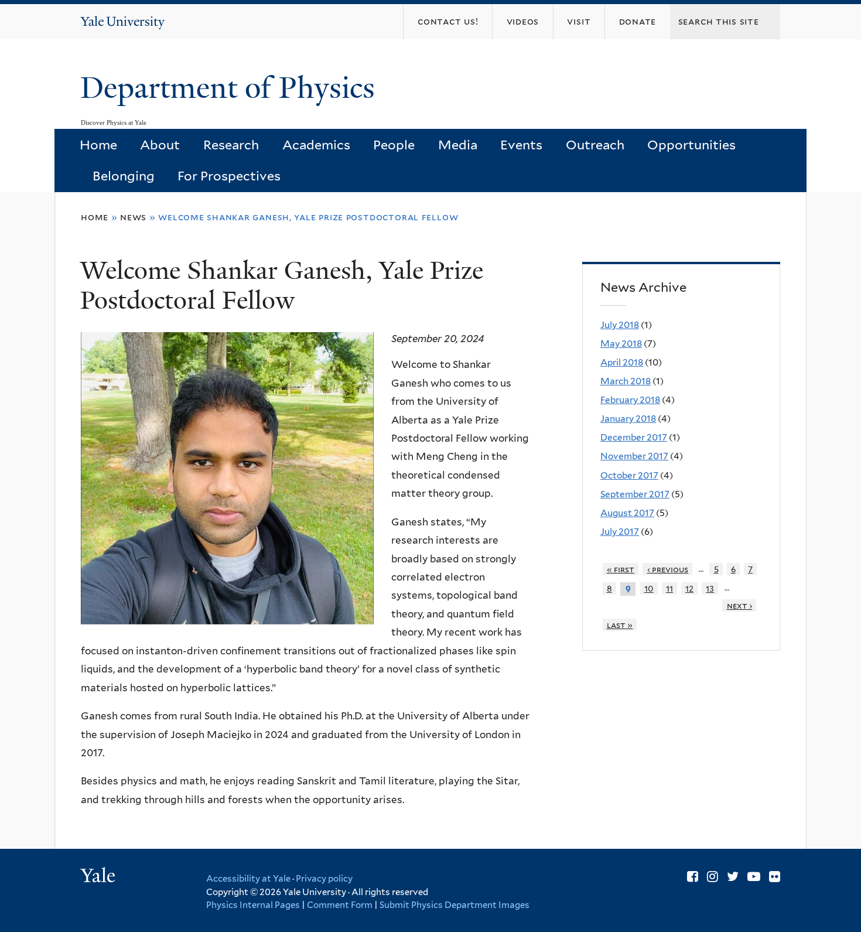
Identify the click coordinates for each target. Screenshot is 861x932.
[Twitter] (733, 876)
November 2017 (634, 456)
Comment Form (340, 905)
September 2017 (634, 494)
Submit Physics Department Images (454, 905)
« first (621, 569)
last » (620, 625)
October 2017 (629, 475)
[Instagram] (712, 876)
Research (231, 144)
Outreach (595, 144)
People (394, 144)
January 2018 (628, 418)
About (160, 144)
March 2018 (625, 381)
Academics (316, 144)
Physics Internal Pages (253, 905)
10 (649, 588)
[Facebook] (692, 876)
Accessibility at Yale (248, 878)
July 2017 (619, 531)
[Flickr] (774, 876)
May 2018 (621, 343)
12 (689, 588)
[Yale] (99, 876)
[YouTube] (753, 876)
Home (98, 144)
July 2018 (619, 324)
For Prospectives (229, 175)
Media (457, 144)
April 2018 (621, 362)
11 (669, 588)
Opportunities (691, 144)
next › (740, 605)
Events (521, 144)
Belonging (124, 175)
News (133, 217)
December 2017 (633, 437)
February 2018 (630, 399)
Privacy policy (324, 878)
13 (710, 588)
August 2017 (627, 512)
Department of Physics (231, 88)
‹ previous (668, 569)
